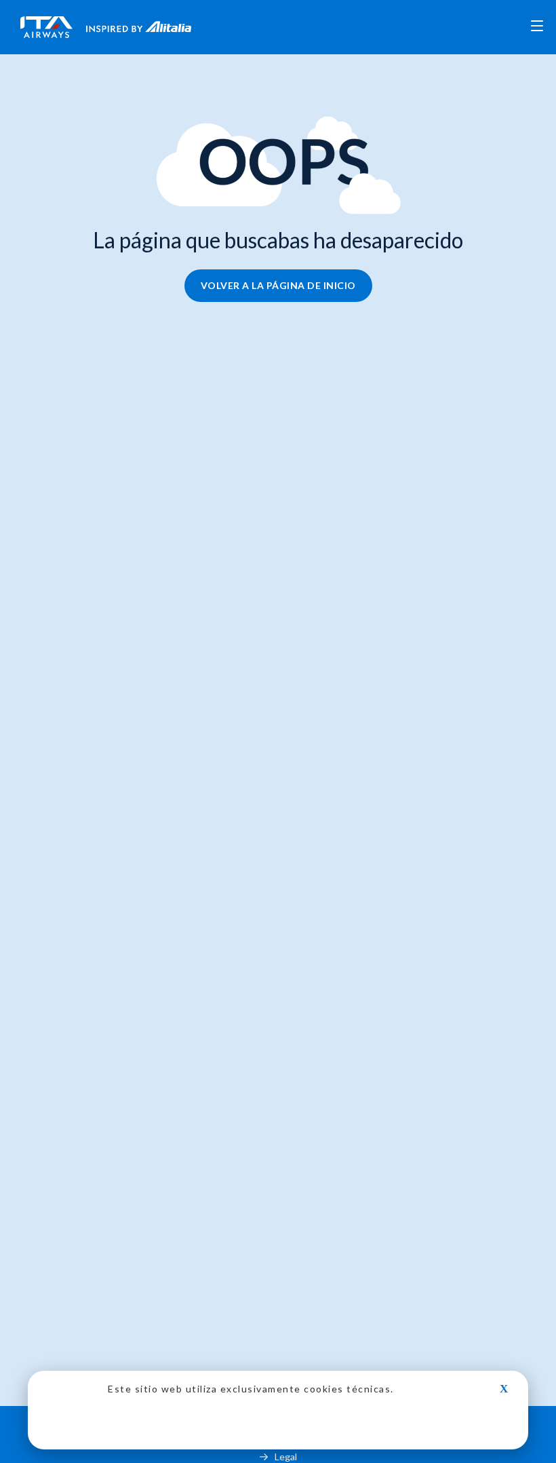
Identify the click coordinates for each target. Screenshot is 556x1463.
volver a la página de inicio (278, 285)
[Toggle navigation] (537, 27)
